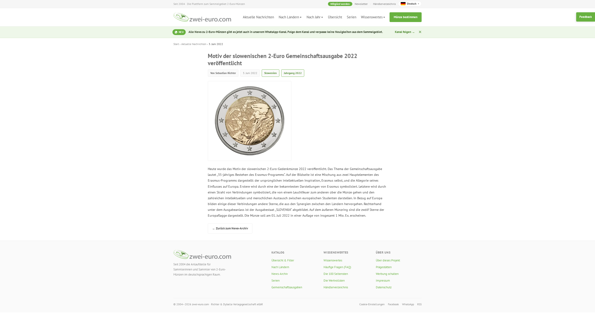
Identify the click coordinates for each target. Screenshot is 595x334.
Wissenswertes (372, 17)
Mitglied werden (340, 4)
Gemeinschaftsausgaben (286, 287)
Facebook (393, 304)
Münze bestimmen (405, 17)
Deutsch (413, 3)
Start (176, 44)
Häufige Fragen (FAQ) (337, 267)
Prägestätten (384, 267)
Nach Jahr (314, 17)
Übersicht (335, 17)
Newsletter (361, 4)
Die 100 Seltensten (336, 274)
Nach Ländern (289, 17)
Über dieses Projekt (388, 260)
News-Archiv (279, 274)
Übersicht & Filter (282, 260)
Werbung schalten (387, 274)
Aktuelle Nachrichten (258, 17)
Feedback (585, 17)
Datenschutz (384, 287)
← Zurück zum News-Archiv (230, 228)
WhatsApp (408, 304)
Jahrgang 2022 (293, 73)
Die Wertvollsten (334, 281)
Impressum (383, 281)
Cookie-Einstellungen (372, 304)
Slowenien (270, 73)
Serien (351, 17)
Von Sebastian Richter (223, 73)
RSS (419, 304)
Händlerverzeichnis (384, 4)
